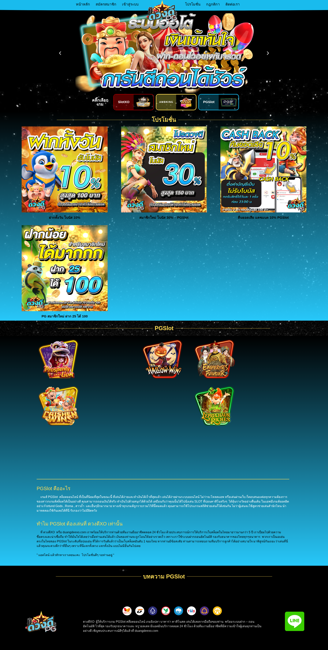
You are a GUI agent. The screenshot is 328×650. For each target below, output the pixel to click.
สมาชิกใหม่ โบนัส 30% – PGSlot (163, 217)
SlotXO (123, 102)
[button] (60, 53)
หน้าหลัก (83, 4)
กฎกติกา (213, 4)
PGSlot (208, 102)
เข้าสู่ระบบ (130, 4)
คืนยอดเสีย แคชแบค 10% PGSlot (263, 217)
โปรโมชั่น (192, 4)
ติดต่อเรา (233, 4)
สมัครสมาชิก (106, 4)
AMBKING (166, 102)
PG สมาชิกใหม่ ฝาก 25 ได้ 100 (65, 316)
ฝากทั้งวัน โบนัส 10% (64, 217)
